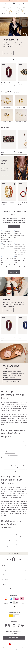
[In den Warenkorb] (14, 85)
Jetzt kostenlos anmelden (12, 381)
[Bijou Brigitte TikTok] (5, 625)
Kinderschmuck (22, 471)
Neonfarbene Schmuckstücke (8, 507)
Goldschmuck (12, 418)
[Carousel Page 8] (19, 154)
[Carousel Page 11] (26, 154)
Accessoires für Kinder (10, 469)
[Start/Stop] (24, 33)
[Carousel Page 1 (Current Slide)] (13, 59)
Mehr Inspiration (14, 272)
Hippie (2, 493)
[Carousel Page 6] (14, 154)
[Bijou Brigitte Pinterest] (18, 625)
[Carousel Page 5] (11, 154)
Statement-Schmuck (10, 453)
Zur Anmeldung (14, 637)
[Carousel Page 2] (4, 154)
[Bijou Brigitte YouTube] (22, 625)
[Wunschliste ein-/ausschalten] (14, 64)
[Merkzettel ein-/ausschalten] (14, 131)
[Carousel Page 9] (21, 154)
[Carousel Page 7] (16, 154)
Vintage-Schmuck (15, 493)
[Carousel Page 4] (9, 154)
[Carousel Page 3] (7, 154)
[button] (19, 4)
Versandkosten (22, 647)
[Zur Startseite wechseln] (14, 3)
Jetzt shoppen (8, 53)
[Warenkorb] (26, 4)
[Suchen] (5, 4)
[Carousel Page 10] (23, 154)
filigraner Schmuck (12, 455)
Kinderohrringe (23, 469)
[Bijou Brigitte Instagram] (14, 625)
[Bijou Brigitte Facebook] (9, 625)
